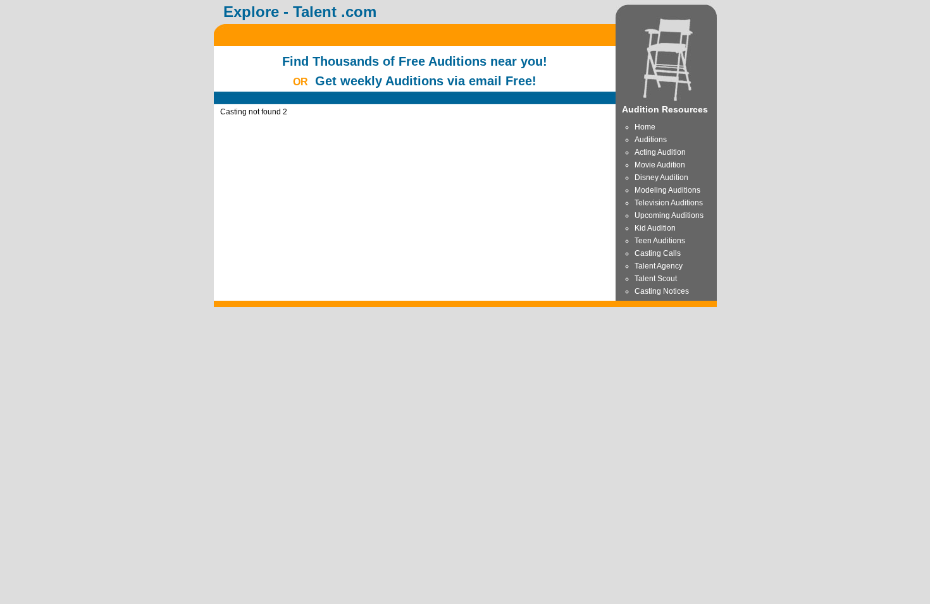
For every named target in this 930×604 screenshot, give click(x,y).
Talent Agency (659, 266)
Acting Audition (660, 152)
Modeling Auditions (667, 190)
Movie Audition (660, 164)
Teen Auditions (660, 240)
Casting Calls (658, 253)
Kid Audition (655, 228)
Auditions (651, 139)
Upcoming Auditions (669, 215)
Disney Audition (661, 177)
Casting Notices (662, 291)
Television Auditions (669, 202)
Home (645, 127)
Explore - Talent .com (299, 11)
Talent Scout (656, 278)
